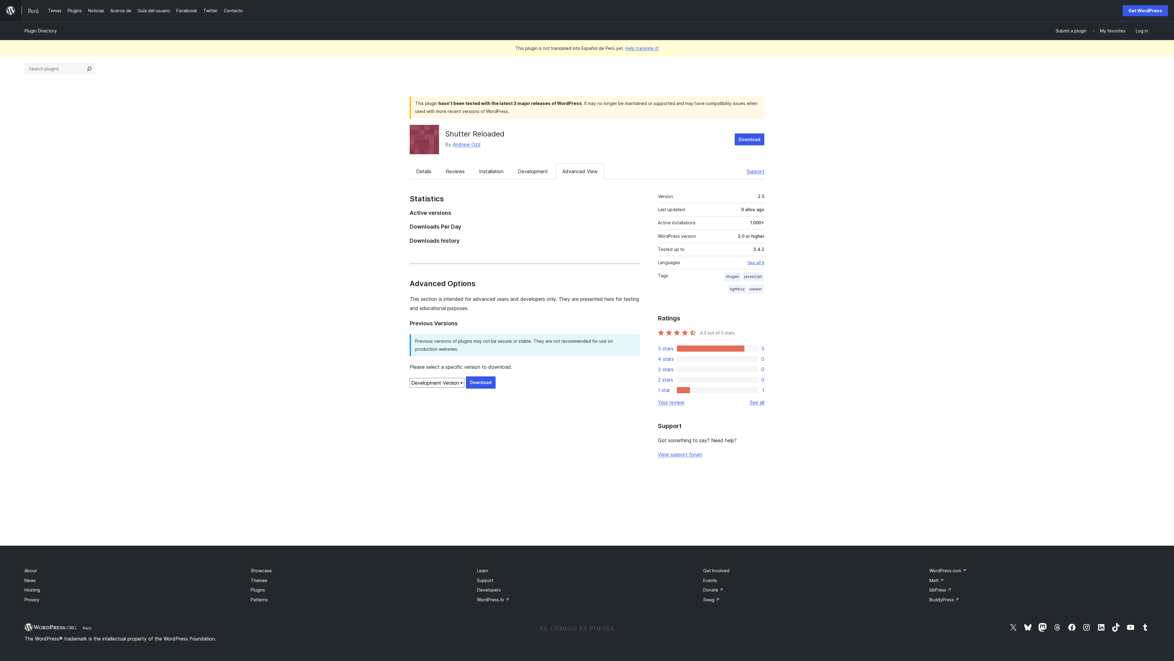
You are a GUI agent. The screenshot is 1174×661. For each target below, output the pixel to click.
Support (755, 171)
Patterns (259, 599)
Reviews (455, 171)
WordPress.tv (493, 599)
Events (710, 580)
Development (533, 171)
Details (423, 171)
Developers (489, 589)
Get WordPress (1145, 10)
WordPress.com (947, 570)
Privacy (31, 599)
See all (757, 402)
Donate (713, 589)
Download (749, 139)
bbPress (940, 589)
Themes (259, 580)
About (30, 570)
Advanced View (580, 171)
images (732, 276)
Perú (87, 628)
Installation (491, 171)
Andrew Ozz (467, 144)
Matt (936, 580)
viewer (755, 289)
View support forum (680, 454)
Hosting (32, 589)
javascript (753, 276)
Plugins (258, 589)
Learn (482, 570)
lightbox (737, 289)
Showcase (261, 570)
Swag (711, 599)
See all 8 (756, 262)
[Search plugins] (89, 69)
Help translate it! (642, 48)
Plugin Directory (40, 30)
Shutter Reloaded (474, 133)
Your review (671, 402)
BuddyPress (944, 599)
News (30, 580)
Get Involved (716, 570)
